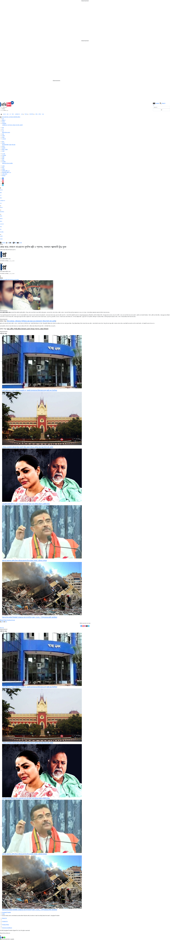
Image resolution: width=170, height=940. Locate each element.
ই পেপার (3, 153)
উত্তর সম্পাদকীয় (10, 163)
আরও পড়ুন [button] (2, 627)
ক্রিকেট (3, 132)
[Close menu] (0, 188)
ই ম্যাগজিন (4, 155)
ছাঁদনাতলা (3, 175)
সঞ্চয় (43, 114)
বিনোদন (26, 114)
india (3, 914)
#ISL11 (3, 120)
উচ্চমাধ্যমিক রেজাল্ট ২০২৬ (6, 172)
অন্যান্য (8, 132)
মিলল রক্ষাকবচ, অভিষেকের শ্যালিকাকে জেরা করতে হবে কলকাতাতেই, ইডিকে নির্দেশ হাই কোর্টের (31, 321)
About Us (4, 918)
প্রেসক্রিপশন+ (17, 114)
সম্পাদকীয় (4, 161)
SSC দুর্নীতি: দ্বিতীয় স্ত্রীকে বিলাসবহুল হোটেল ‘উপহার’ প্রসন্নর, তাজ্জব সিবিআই (27, 329)
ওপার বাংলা (4, 139)
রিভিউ (7, 144)
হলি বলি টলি (4, 144)
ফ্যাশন (11, 125)
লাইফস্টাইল (31, 114)
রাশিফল (40, 114)
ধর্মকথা (3, 137)
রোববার (3, 166)
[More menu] (169, 114)
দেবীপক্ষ (3, 169)
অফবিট (3, 135)
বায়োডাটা (3, 148)
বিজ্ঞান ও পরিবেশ (5, 149)
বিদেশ (13, 114)
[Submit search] (161, 110)
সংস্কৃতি (10, 144)
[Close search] (153, 105)
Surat (13, 620)
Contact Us (5, 921)
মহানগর (4, 114)
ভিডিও (3, 160)
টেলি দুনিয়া (13, 144)
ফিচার (3, 167)
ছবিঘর (36, 114)
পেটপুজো (13, 125)
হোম (3, 118)
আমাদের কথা (4, 163)
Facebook (9, 620)
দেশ (10, 114)
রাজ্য (7, 114)
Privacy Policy (5, 924)
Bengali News (3, 620)
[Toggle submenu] (0, 234)
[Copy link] (2, 263)
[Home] (7, 103)
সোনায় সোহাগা (4, 174)
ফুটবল (6, 132)
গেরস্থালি (21, 125)
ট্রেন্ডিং (3, 157)
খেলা (22, 114)
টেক (16, 125)
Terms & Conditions (7, 927)
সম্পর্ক (9, 125)
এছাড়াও (1, 239)
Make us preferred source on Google (9, 279)
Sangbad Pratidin (6, 912)
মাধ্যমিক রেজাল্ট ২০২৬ (6, 170)
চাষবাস (3, 151)
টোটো (18, 125)
